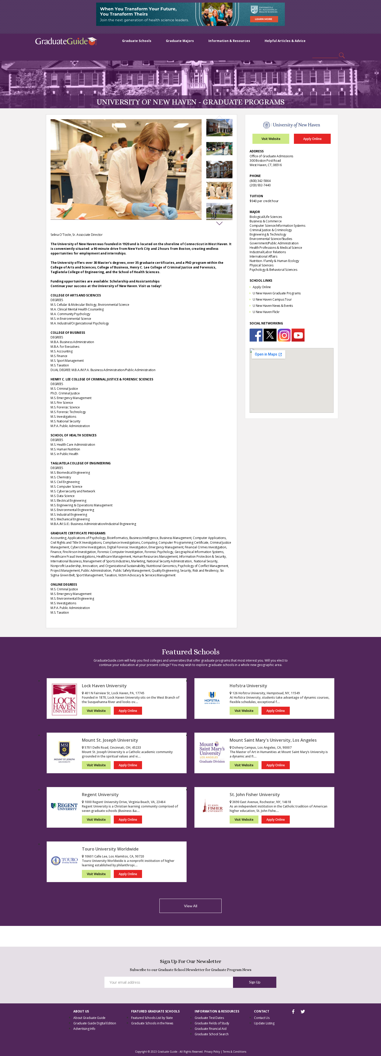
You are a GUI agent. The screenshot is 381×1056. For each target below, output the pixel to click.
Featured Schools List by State (152, 1018)
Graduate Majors (180, 41)
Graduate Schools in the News (152, 1023)
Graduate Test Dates (209, 1018)
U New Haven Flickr (266, 312)
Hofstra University (248, 686)
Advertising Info (84, 1028)
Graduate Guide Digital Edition (94, 1023)
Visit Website (271, 139)
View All (190, 906)
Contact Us (262, 1018)
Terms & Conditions (234, 1051)
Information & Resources (229, 41)
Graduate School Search (212, 1034)
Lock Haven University (104, 686)
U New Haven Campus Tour (272, 299)
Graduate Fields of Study (212, 1023)
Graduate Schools (136, 41)
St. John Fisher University (255, 794)
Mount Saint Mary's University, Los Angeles (273, 740)
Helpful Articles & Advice (285, 41)
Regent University (100, 794)
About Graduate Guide (89, 1018)
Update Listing (264, 1023)
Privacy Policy (212, 1051)
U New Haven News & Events (273, 305)
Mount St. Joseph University (110, 740)
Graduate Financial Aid (211, 1028)
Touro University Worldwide (110, 849)
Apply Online (312, 139)
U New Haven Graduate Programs (277, 293)
